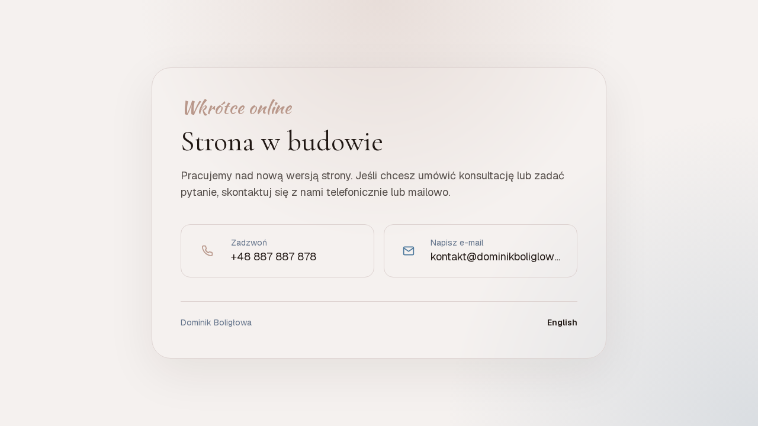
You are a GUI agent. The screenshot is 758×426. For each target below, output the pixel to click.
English (562, 322)
